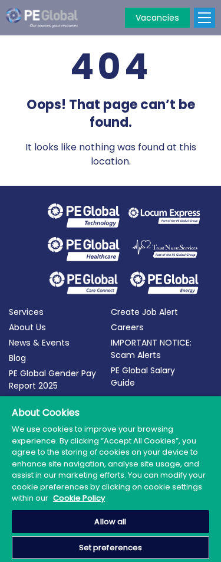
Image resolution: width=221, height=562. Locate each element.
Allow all (110, 521)
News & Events (39, 343)
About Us (27, 327)
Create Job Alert (144, 312)
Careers (127, 327)
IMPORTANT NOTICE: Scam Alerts (151, 349)
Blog (17, 358)
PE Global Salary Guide (143, 376)
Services (26, 312)
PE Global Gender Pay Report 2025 (52, 379)
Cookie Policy (79, 498)
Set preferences (111, 547)
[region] (110, 479)
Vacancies (157, 18)
